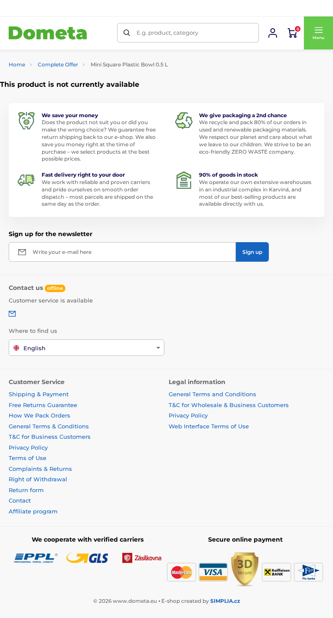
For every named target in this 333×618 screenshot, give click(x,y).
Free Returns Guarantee (43, 404)
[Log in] (272, 33)
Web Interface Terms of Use (209, 426)
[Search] (127, 33)
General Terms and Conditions (212, 394)
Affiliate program (33, 511)
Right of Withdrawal (38, 479)
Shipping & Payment (39, 394)
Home (17, 64)
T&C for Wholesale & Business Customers (229, 404)
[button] (318, 32)
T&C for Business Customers (50, 436)
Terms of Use (27, 457)
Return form (26, 490)
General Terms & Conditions (49, 426)
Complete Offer (58, 64)
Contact (20, 500)
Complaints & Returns (40, 468)
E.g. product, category (167, 32)
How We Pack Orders (39, 415)
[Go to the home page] (48, 33)
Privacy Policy (28, 447)
